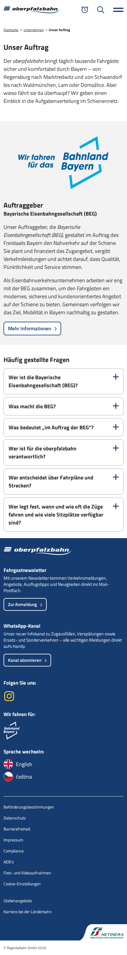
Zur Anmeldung (22, 604)
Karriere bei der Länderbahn (28, 911)
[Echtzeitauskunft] (84, 9)
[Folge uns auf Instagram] (9, 700)
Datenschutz (15, 818)
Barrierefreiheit (17, 829)
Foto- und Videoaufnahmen (27, 873)
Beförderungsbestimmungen (29, 807)
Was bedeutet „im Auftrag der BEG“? (51, 427)
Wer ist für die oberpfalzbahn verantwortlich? (42, 452)
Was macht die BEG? (32, 406)
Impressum (13, 840)
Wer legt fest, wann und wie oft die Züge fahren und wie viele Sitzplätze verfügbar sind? (56, 515)
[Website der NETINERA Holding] (103, 932)
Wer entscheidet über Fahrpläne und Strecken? (51, 481)
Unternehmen (34, 30)
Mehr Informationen (29, 328)
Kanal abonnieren (24, 660)
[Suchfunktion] (100, 9)
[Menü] (118, 10)
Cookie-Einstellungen (22, 884)
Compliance (14, 851)
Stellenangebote (18, 900)
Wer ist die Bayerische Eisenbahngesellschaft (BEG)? (43, 381)
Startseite (11, 30)
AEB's (9, 862)
